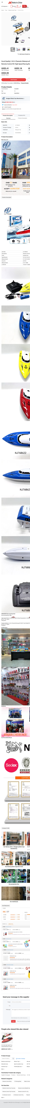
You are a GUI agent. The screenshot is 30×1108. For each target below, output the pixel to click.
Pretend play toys (18, 1066)
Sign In (3, 109)
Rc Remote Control (7, 1095)
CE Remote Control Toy (18, 1095)
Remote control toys (5, 1061)
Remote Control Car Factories (9, 1088)
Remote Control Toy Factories (9, 1091)
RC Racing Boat (18, 1081)
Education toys (4, 1064)
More (2, 1097)
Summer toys (4, 1066)
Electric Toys (16, 1061)
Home (2, 10)
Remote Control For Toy (23, 1091)
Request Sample (25, 83)
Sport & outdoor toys (18, 1064)
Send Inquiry (14, 79)
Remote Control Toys (12, 10)
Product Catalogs (21, 1058)
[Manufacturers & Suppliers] (15, 2)
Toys (6, 10)
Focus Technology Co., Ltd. (18, 1102)
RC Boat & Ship (20, 10)
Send (13, 1021)
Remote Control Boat (7, 1081)
